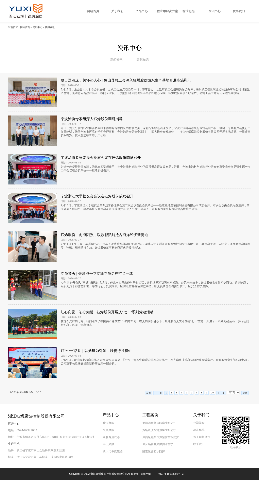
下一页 (221, 393)
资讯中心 (214, 11)
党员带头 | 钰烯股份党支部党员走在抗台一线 (97, 273)
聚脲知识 (143, 59)
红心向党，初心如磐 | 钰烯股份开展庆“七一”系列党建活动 (107, 312)
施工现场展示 (201, 437)
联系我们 (239, 11)
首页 (148, 393)
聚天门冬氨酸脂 (113, 451)
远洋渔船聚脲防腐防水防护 (159, 423)
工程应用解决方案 (166, 11)
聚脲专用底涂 (111, 437)
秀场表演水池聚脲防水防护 (159, 430)
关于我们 (117, 11)
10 (212, 392)
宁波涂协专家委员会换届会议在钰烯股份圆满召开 (101, 158)
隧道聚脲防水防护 (153, 451)
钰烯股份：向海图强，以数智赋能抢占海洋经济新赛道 (104, 235)
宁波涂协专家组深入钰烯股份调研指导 (92, 119)
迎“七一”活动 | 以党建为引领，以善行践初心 (96, 351)
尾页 (245, 393)
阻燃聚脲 (108, 430)
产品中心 (142, 11)
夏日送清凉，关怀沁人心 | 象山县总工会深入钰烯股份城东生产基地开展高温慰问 (126, 80)
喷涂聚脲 (108, 423)
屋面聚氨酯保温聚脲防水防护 (160, 437)
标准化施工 (190, 11)
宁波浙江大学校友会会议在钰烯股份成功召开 (97, 196)
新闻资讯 (116, 59)
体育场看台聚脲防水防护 (157, 444)
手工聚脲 (108, 444)
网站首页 (93, 11)
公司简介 (199, 422)
